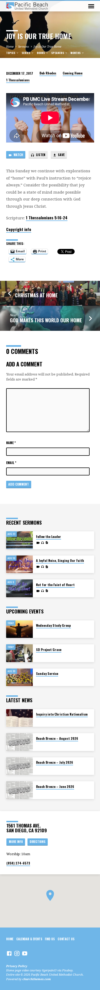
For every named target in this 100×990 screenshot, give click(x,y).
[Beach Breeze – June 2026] (19, 790)
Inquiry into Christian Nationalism (62, 714)
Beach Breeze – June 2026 (55, 786)
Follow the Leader (48, 536)
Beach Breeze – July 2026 (54, 762)
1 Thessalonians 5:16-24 (46, 217)
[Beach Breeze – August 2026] (19, 742)
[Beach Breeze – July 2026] (19, 766)
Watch (18, 154)
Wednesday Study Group (53, 625)
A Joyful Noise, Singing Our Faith (60, 560)
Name (11, 442)
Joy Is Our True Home (47, 46)
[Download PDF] (46, 542)
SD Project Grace (48, 649)
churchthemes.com (36, 979)
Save (61, 154)
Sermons (23, 46)
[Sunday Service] (19, 677)
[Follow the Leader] (19, 540)
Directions (37, 841)
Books (41, 53)
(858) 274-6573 (18, 863)
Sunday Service (47, 673)
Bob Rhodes (47, 73)
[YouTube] (25, 953)
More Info (16, 841)
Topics (11, 53)
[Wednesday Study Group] (19, 629)
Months (75, 53)
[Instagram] (17, 953)
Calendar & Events (29, 939)
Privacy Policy (16, 966)
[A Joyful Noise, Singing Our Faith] (19, 564)
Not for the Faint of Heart (55, 584)
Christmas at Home (36, 295)
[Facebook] (9, 953)
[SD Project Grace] (19, 653)
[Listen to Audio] (42, 542)
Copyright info (18, 229)
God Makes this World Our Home (46, 320)
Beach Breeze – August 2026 (57, 738)
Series (26, 53)
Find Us (50, 939)
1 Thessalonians (18, 79)
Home (10, 46)
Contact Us (66, 939)
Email (11, 462)
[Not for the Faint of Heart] (19, 588)
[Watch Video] (38, 542)
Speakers (58, 53)
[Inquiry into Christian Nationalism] (19, 718)
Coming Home (72, 73)
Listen (40, 154)
